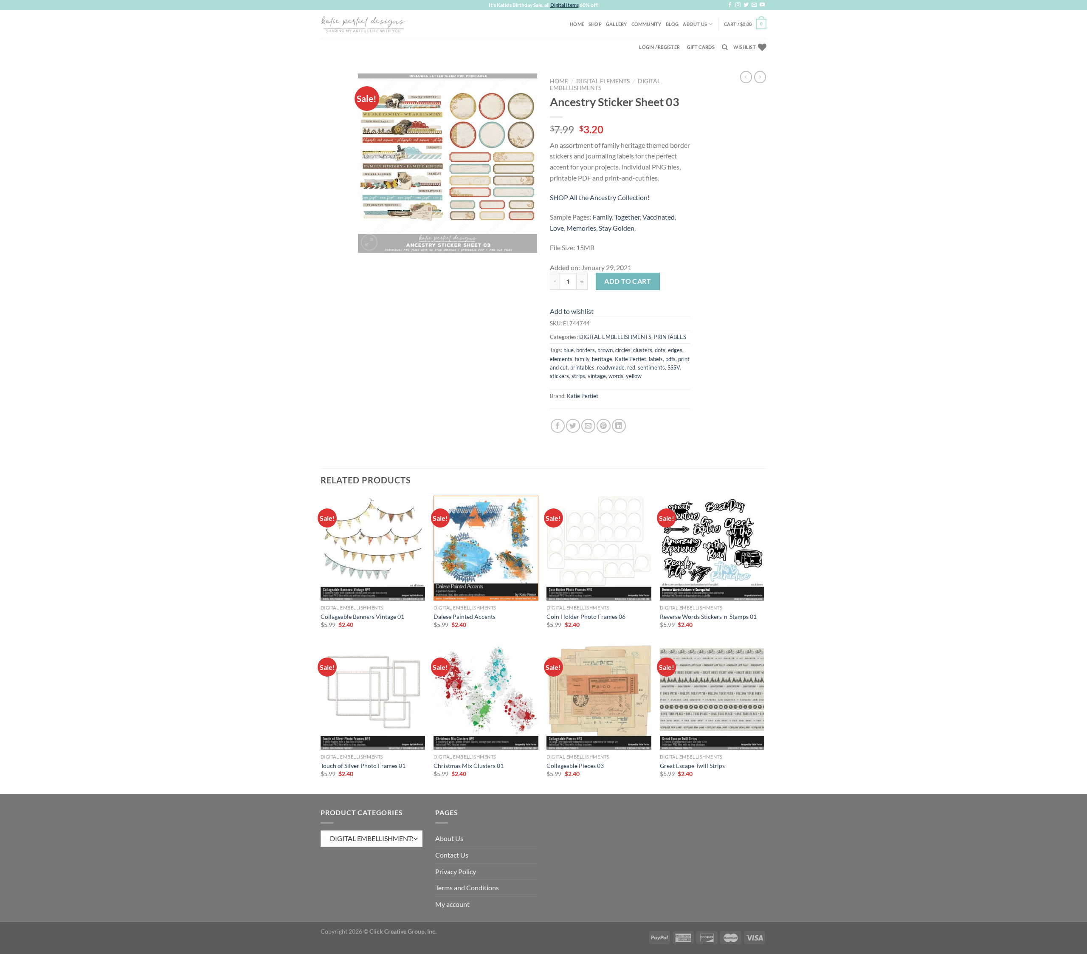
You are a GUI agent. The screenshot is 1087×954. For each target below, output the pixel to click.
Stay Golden (616, 228)
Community (646, 24)
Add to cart (627, 281)
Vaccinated (658, 217)
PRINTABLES (670, 336)
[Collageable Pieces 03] (598, 697)
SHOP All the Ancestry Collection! (600, 197)
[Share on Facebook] (558, 426)
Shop (595, 24)
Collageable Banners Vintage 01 (362, 616)
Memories (581, 228)
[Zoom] (369, 242)
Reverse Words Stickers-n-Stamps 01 (708, 616)
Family (602, 217)
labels (656, 359)
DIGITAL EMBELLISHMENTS (615, 336)
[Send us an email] (754, 5)
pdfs (670, 359)
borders (585, 350)
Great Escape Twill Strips (692, 765)
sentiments (651, 367)
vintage (597, 376)
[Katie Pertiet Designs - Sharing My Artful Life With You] (363, 24)
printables (582, 367)
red (631, 367)
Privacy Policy (455, 871)
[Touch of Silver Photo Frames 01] (373, 697)
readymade (611, 367)
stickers (559, 376)
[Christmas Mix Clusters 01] (486, 697)
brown (605, 350)
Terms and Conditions (467, 887)
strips (578, 376)
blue (568, 350)
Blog (672, 24)
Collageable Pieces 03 (575, 765)
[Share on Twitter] (573, 426)
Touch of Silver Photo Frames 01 (363, 765)
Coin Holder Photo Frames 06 (585, 616)
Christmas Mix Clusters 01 (469, 765)
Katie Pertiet (630, 359)
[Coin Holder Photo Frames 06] (598, 548)
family (582, 359)
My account (452, 904)
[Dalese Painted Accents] (486, 548)
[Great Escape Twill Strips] (712, 697)
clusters (642, 350)
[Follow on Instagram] (738, 5)
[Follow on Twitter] (746, 5)
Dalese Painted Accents (465, 616)
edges (675, 350)
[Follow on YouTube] (762, 5)
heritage (602, 359)
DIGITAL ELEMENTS (603, 81)
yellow (634, 376)
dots (660, 350)
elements (561, 359)
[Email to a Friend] (588, 426)
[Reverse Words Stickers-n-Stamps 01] (712, 548)
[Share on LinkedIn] (619, 426)
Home (577, 24)
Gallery (616, 24)
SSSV (673, 367)
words (615, 376)
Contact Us (451, 855)
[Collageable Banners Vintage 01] (373, 548)
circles (623, 350)
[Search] (724, 47)
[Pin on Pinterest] (604, 426)
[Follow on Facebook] (729, 5)
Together (627, 217)
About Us (695, 24)
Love (557, 228)
